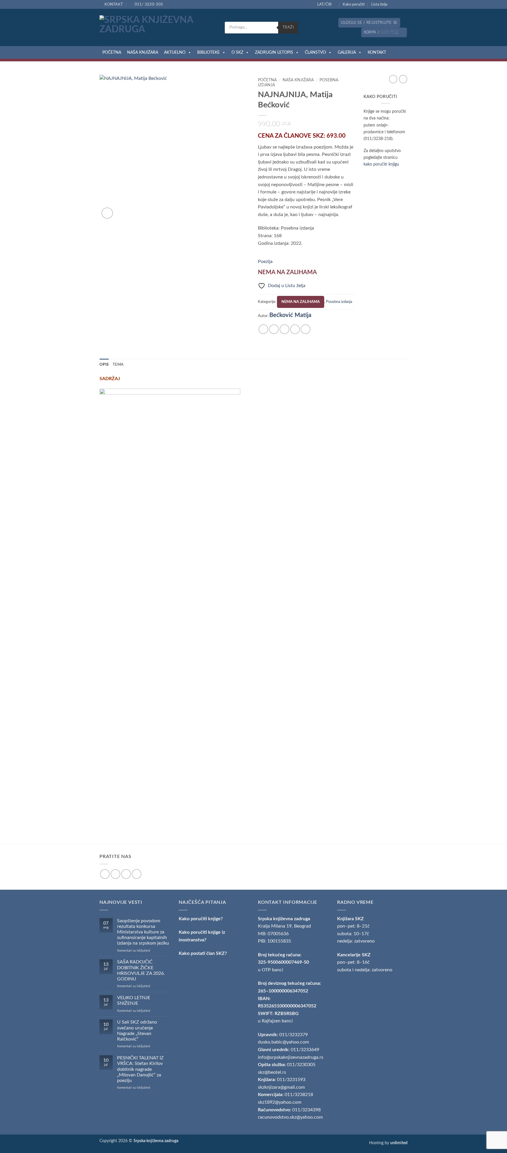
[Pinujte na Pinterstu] (295, 329)
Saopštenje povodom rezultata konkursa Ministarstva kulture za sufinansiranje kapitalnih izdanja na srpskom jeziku (143, 932)
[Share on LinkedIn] (305, 329)
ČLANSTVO (315, 52)
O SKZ (237, 52)
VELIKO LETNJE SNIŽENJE (133, 1000)
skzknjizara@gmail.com (281, 1087)
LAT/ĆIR (324, 4)
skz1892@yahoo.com (279, 1102)
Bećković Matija (290, 315)
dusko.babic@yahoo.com (283, 1042)
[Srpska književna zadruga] (157, 27)
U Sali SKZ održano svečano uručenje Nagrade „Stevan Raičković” (137, 1030)
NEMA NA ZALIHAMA (300, 302)
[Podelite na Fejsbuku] (263, 329)
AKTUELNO (174, 52)
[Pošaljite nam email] (126, 874)
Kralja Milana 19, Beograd (284, 926)
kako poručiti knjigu (381, 164)
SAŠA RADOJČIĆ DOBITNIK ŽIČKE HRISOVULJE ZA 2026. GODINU (141, 970)
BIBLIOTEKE (208, 52)
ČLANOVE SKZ (304, 136)
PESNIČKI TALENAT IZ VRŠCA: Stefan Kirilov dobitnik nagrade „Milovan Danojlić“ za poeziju (140, 1069)
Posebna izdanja (339, 302)
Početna (267, 80)
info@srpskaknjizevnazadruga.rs (291, 1057)
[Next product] (393, 79)
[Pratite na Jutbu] (404, 4)
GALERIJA (347, 52)
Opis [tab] (104, 364)
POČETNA (111, 52)
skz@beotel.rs (272, 1072)
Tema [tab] (118, 364)
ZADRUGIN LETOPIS (274, 52)
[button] (369, 23)
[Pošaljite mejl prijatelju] (284, 329)
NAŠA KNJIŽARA (142, 52)
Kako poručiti (354, 4)
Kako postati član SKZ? (203, 953)
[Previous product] (403, 79)
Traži (288, 27)
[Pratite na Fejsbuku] (393, 4)
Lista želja (379, 4)
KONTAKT (377, 52)
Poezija (265, 261)
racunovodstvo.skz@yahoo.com (290, 1117)
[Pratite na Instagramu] (399, 4)
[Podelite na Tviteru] (274, 329)
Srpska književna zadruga (284, 918)
